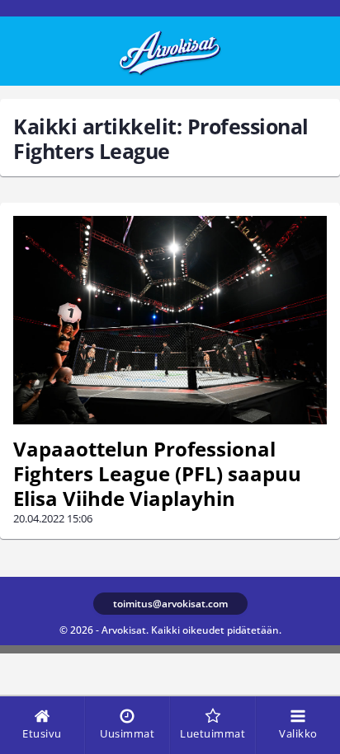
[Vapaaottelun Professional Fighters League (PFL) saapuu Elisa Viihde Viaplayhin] (170, 320)
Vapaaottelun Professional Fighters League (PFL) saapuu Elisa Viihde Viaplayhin (157, 473)
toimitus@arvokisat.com (170, 604)
